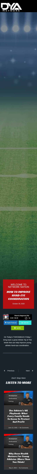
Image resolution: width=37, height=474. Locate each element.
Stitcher (26, 322)
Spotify (18, 328)
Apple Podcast (11, 322)
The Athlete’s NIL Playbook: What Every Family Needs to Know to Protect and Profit (18, 416)
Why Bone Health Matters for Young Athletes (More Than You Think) (18, 457)
